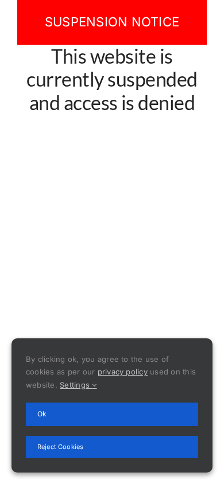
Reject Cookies (60, 447)
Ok (42, 413)
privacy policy (123, 371)
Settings (76, 384)
